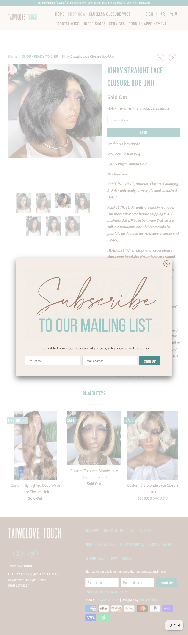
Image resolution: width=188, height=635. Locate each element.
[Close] (166, 262)
